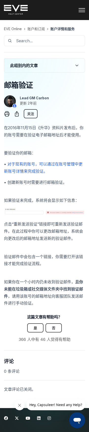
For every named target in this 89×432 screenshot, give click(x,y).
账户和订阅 (36, 29)
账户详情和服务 (62, 29)
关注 (30, 114)
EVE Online (13, 29)
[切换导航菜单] (82, 10)
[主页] (16, 10)
